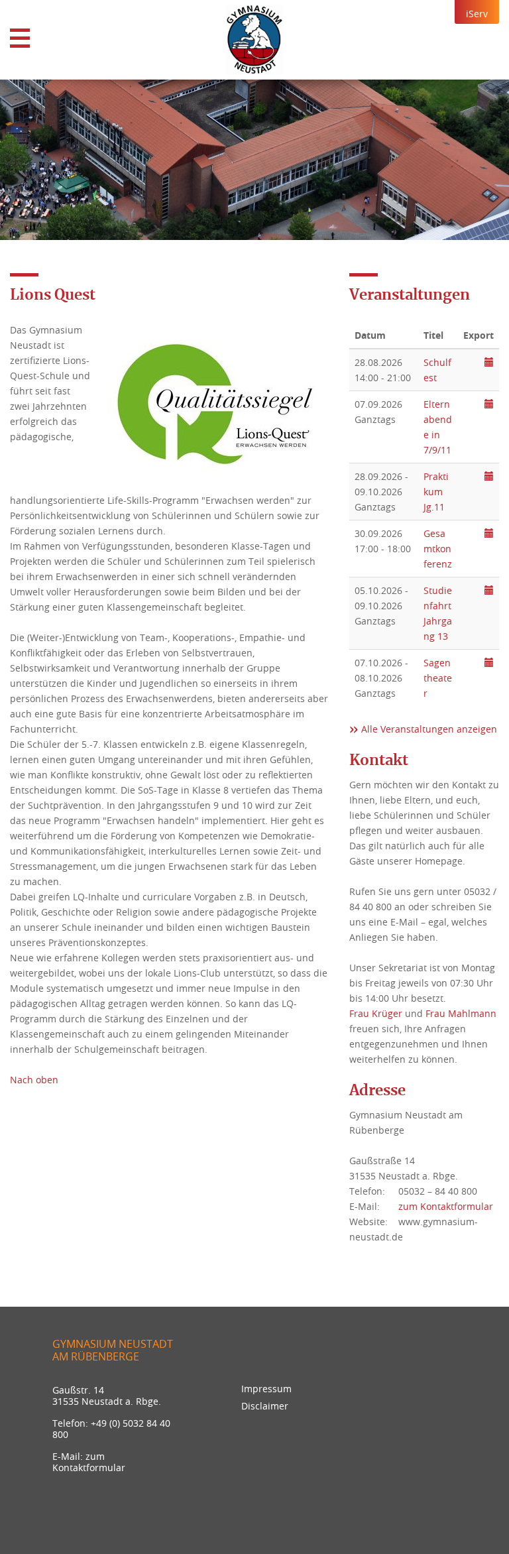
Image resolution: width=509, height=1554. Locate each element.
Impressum (266, 1388)
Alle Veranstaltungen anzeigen (429, 729)
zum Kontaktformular (445, 1206)
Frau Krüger (375, 1013)
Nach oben (34, 1079)
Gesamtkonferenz (438, 548)
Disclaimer (264, 1406)
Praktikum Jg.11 (436, 491)
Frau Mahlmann (460, 1013)
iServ (477, 13)
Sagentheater (438, 677)
